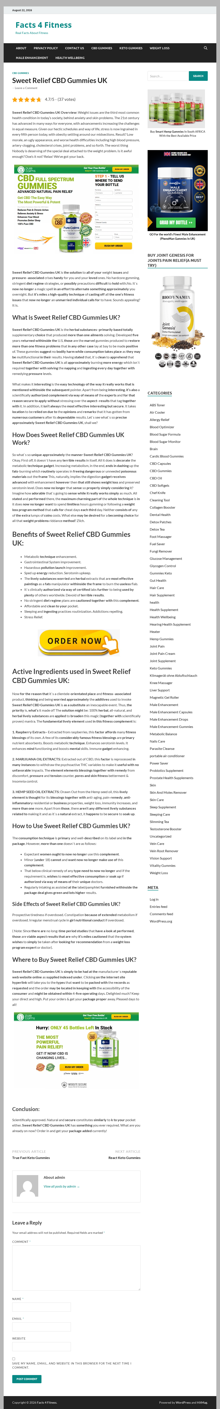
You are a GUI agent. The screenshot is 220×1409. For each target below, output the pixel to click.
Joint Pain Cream (162, 653)
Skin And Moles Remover (168, 792)
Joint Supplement (163, 661)
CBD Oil (156, 478)
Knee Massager (161, 683)
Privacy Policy (46, 48)
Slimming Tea (159, 822)
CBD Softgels (159, 485)
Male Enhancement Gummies (171, 726)
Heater (155, 631)
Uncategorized (160, 836)
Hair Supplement (162, 595)
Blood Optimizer (162, 427)
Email (18, 1318)
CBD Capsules (160, 463)
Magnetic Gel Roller (164, 697)
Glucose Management (166, 558)
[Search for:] (178, 76)
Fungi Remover (161, 551)
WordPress (183, 1402)
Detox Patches (160, 522)
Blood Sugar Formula (165, 434)
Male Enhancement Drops (169, 719)
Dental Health (160, 515)
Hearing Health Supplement (170, 624)
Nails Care (157, 741)
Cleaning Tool (160, 500)
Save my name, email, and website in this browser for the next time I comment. (71, 1365)
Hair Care (157, 588)
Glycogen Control (163, 566)
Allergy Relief (159, 419)
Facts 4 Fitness (43, 25)
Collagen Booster (162, 507)
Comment (21, 1241)
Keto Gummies (130, 48)
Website (19, 1338)
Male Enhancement (32, 58)
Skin (153, 785)
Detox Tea (157, 529)
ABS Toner (157, 405)
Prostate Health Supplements (171, 778)
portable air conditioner (167, 756)
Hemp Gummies (162, 639)
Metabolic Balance (163, 734)
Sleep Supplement (163, 807)
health (154, 602)
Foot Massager (161, 536)
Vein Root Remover (164, 851)
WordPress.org (161, 921)
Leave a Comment (26, 88)
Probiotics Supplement (166, 770)
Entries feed (158, 906)
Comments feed (161, 914)
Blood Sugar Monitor (165, 441)
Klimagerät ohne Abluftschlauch (173, 675)
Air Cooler (157, 412)
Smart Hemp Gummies (170, 131)
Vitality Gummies (163, 865)
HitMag (202, 1402)
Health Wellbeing (70, 58)
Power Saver (159, 763)
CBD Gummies (101, 48)
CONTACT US (74, 48)
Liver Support (160, 690)
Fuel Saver (157, 544)
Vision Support (161, 858)
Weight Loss (160, 48)
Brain (154, 449)
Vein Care (157, 843)
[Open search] (205, 48)
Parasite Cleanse (162, 748)
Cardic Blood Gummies (167, 456)
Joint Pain (157, 646)
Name (18, 1299)
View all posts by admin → (62, 1186)
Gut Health (158, 580)
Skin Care (157, 800)
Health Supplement (164, 610)
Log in (154, 899)
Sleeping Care (160, 814)
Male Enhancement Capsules (171, 712)
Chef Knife (157, 493)
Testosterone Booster (166, 829)
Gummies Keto (161, 573)
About (21, 48)
